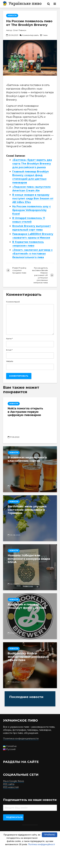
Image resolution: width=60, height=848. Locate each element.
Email (9, 350)
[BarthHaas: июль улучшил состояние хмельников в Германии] (30, 518)
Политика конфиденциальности (21, 738)
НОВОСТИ (12, 16)
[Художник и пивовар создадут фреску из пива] (30, 616)
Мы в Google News (13, 781)
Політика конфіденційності (41, 844)
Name (9, 339)
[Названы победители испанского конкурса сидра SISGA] (30, 567)
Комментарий (13, 302)
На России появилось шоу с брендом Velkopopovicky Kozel (31, 210)
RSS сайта (8, 784)
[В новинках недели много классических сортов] (30, 469)
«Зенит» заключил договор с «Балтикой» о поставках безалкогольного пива (32, 253)
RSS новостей (11, 787)
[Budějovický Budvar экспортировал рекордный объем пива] (30, 665)
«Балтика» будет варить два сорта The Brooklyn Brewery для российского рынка (32, 163)
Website (9, 361)
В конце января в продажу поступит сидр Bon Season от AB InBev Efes (32, 198)
